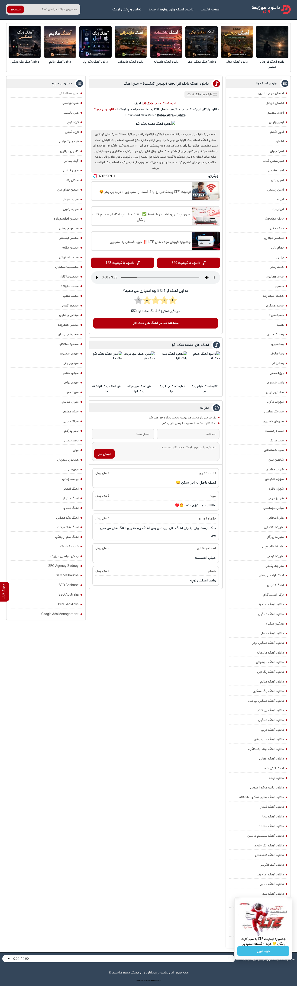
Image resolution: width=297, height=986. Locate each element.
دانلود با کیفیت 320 (186, 262)
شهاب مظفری (275, 469)
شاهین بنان (276, 459)
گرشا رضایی (71, 161)
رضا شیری (277, 344)
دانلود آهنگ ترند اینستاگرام (266, 749)
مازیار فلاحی (71, 170)
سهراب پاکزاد (275, 401)
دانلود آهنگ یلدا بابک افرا (171, 389)
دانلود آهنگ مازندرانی (131, 62)
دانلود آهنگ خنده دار (270, 826)
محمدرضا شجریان (67, 267)
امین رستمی (275, 189)
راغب (280, 324)
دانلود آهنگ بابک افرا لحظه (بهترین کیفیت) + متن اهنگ (166, 83)
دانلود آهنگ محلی (237, 62)
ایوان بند (278, 209)
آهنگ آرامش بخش (271, 575)
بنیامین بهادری (274, 238)
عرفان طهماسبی (273, 508)
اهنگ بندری (71, 508)
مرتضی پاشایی (69, 315)
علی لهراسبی (70, 103)
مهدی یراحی (71, 382)
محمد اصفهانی (69, 257)
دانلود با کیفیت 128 (120, 262)
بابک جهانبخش (274, 218)
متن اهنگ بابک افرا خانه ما (106, 389)
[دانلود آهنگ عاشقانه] (166, 42)
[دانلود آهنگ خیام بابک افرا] (204, 366)
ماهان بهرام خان (68, 189)
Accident (158, 981)
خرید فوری (263, 951)
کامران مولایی (69, 151)
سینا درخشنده (274, 430)
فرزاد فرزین (72, 132)
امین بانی (277, 180)
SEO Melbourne (67, 575)
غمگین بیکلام (275, 623)
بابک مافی (277, 228)
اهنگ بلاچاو (71, 498)
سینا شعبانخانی (274, 450)
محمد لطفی (71, 296)
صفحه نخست (210, 9)
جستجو (15, 9)
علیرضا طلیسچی (273, 546)
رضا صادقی (277, 353)
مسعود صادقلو (69, 344)
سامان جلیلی (275, 392)
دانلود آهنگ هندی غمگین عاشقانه (261, 797)
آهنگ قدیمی (275, 585)
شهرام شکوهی (274, 479)
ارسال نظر (104, 454)
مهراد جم (73, 392)
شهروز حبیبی (276, 498)
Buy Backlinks (68, 604)
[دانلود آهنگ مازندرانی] (131, 42)
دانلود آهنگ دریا (273, 816)
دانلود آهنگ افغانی (271, 758)
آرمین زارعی (276, 122)
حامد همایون (275, 276)
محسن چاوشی (69, 228)
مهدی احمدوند (69, 353)
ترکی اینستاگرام (273, 594)
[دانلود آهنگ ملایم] (60, 42)
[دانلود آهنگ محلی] (237, 42)
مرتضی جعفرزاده (68, 324)
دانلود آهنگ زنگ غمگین (24, 62)
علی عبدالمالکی (68, 93)
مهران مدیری (70, 401)
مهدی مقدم (71, 373)
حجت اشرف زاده (273, 296)
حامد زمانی (277, 267)
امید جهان (277, 151)
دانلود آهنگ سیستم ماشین (265, 835)
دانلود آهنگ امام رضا (270, 874)
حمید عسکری (275, 305)
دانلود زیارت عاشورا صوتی (267, 787)
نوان (76, 450)
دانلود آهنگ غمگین (271, 614)
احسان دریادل (274, 103)
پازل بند (279, 257)
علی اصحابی (276, 517)
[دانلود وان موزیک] (271, 9)
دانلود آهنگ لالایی (272, 884)
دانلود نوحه (276, 778)
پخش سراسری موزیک (64, 556)
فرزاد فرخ (73, 122)
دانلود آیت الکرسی (272, 864)
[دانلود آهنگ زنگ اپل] (95, 42)
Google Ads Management (60, 614)
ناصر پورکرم (71, 430)
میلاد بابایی (71, 421)
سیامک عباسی (274, 411)
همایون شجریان (68, 459)
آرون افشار (277, 132)
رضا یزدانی (277, 363)
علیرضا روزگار (275, 537)
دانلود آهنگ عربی (272, 730)
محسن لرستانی (69, 238)
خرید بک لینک (69, 546)
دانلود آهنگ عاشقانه (166, 62)
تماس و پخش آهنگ (126, 9)
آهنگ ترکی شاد (274, 768)
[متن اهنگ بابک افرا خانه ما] (106, 366)
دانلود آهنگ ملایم (60, 62)
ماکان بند (72, 180)
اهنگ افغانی (71, 488)
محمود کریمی (70, 305)
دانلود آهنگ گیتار (272, 806)
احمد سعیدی (275, 112)
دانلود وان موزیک (104, 109)
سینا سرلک (276, 440)
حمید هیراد (276, 315)
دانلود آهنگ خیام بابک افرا (204, 389)
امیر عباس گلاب (273, 161)
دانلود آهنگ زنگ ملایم (269, 845)
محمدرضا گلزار (69, 276)
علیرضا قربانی (275, 556)
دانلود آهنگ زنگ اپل (95, 62)
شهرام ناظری (276, 488)
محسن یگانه (70, 247)
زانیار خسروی (275, 382)
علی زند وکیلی (274, 566)
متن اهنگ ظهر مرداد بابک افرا (139, 389)
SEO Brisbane (69, 585)
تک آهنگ (193, 94)
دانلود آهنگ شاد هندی (269, 855)
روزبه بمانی (277, 373)
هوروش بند (71, 469)
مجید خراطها (70, 199)
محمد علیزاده (70, 286)
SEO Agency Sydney (63, 566)
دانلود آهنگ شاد (273, 893)
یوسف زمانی (70, 479)
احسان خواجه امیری (271, 93)
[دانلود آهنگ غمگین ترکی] (201, 42)
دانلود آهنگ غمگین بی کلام (266, 701)
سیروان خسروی (273, 421)
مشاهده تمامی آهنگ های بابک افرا (155, 323)
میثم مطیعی (70, 411)
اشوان (279, 141)
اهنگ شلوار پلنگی (67, 537)
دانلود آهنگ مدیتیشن (269, 739)
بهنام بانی (277, 247)
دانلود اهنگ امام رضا (270, 604)
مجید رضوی (71, 209)
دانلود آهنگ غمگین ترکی (201, 62)
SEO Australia (68, 594)
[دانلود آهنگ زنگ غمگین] (25, 42)
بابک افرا (207, 94)
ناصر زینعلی (71, 440)
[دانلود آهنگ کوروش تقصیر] (272, 42)
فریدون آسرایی (69, 141)
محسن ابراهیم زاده (66, 218)
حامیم (279, 286)
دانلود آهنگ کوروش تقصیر (272, 64)
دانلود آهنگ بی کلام (271, 710)
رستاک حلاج (275, 334)
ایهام (280, 199)
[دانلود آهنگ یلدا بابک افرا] (171, 366)
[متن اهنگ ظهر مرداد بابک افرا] (139, 366)
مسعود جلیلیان (68, 334)
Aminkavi (152, 981)
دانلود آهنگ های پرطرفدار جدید (171, 9)
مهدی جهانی (71, 363)
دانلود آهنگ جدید (165, 103)
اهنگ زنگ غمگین (67, 517)
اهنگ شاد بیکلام (68, 527)
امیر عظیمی (276, 170)
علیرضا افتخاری (274, 527)
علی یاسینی (71, 112)
